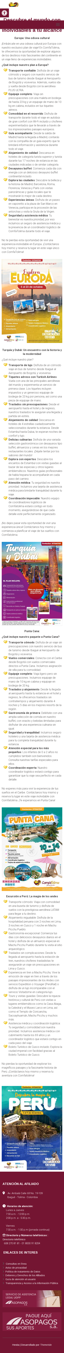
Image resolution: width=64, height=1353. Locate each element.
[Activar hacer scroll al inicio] (57, 1346)
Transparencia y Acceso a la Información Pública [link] (31, 1283)
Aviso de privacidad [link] (16, 1267)
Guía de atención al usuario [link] (20, 1279)
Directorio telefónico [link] (14, 1239)
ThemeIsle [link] (46, 1344)
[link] (4, 13)
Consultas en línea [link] (15, 1263)
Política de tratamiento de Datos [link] (22, 1271)
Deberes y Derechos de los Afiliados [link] (25, 1275)
